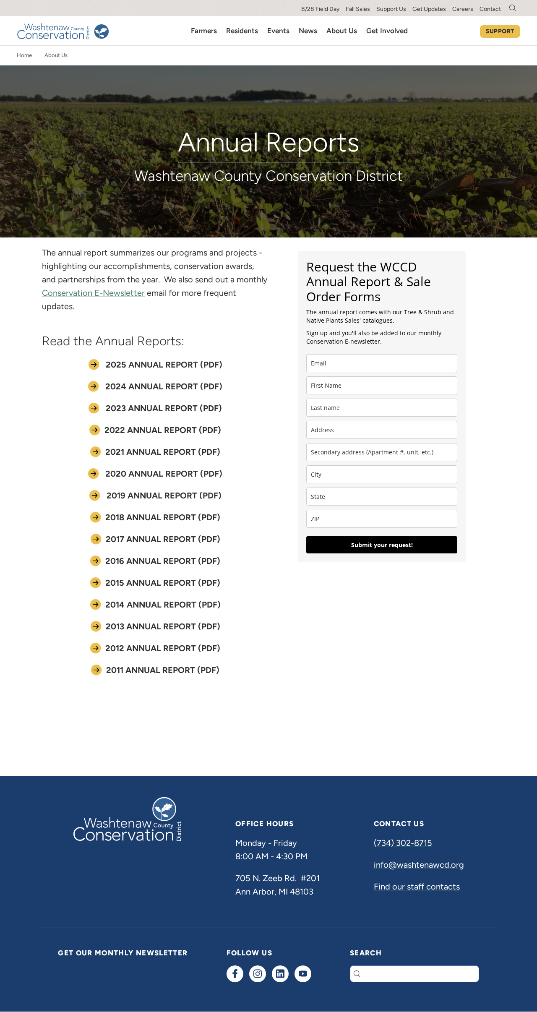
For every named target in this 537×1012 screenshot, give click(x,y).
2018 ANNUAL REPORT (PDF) (162, 517)
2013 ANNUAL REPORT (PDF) (163, 626)
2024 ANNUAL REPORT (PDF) (162, 386)
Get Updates (429, 9)
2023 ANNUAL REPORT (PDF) (163, 408)
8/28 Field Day (320, 9)
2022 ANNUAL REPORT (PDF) (162, 430)
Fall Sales (358, 9)
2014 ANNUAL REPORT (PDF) (163, 605)
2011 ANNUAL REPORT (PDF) (162, 670)
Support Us (391, 9)
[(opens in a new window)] (235, 973)
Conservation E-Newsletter (93, 293)
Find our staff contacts (417, 887)
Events (278, 30)
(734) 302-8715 (403, 843)
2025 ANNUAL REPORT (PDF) (163, 365)
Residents (242, 30)
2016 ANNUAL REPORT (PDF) (162, 561)
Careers (462, 9)
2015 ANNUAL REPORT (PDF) (162, 583)
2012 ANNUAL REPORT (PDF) (162, 648)
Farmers (204, 30)
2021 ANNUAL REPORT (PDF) (162, 452)
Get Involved (387, 30)
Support (500, 31)
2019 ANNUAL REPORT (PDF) (163, 495)
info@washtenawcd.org (419, 865)
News (308, 30)
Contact (490, 9)
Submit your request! (382, 545)
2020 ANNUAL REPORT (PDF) (162, 474)
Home (24, 55)
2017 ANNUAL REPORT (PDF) (163, 539)
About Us (341, 30)
